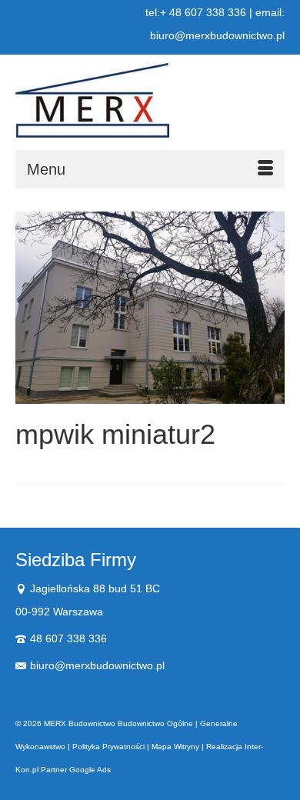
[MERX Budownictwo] (150, 100)
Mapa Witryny (175, 746)
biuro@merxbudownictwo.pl (97, 665)
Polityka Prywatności (108, 746)
